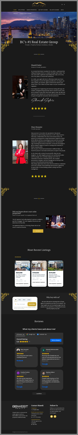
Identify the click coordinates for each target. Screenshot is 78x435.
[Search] (65, 13)
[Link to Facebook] (64, 4)
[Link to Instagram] (62, 4)
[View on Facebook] (18, 350)
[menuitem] (14, 10)
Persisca (25, 431)
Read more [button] (45, 361)
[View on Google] (43, 350)
